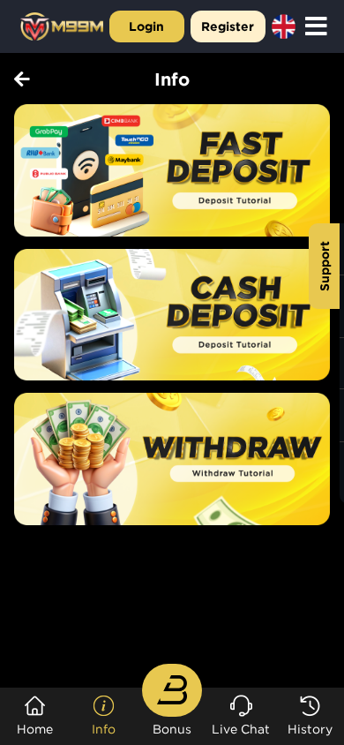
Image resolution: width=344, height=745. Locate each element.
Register (227, 26)
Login (146, 26)
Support (324, 266)
